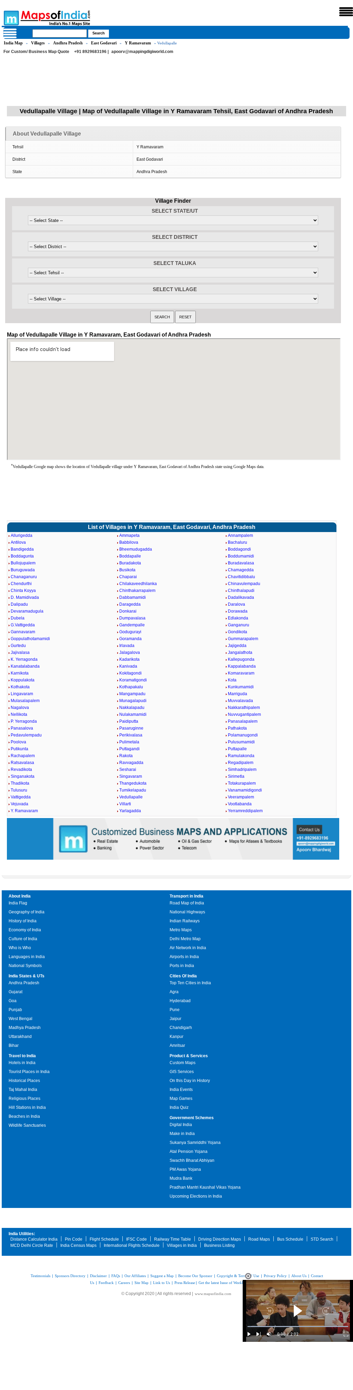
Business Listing (219, 1245)
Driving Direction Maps (219, 1239)
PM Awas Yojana (185, 1169)
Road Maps (259, 1239)
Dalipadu (19, 604)
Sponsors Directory (70, 1276)
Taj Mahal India (23, 1089)
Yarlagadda (130, 810)
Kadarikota (129, 659)
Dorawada (238, 611)
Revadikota (21, 769)
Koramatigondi (133, 680)
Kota (232, 680)
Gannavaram (23, 631)
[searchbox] (59, 33)
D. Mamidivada (25, 597)
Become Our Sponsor (195, 1276)
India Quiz (179, 1107)
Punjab (15, 1009)
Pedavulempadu (26, 735)
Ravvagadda (131, 762)
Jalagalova (129, 652)
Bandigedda (22, 549)
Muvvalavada (240, 700)
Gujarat (15, 991)
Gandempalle (132, 625)
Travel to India (22, 1055)
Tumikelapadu (132, 790)
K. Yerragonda (24, 659)
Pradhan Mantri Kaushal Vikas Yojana (205, 1187)
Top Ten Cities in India (190, 982)
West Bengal (20, 1018)
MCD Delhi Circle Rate (31, 1245)
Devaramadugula (27, 611)
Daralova (236, 604)
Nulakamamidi (133, 714)
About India (20, 896)
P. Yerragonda (24, 721)
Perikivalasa (130, 735)
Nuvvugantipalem (244, 714)
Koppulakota (22, 680)
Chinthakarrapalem (137, 590)
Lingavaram (22, 693)
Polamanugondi (243, 735)
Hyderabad (180, 1000)
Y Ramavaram (138, 43)
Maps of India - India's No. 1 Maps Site (10, 17)
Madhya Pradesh (25, 1027)
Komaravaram (241, 673)
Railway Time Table (172, 1239)
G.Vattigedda (23, 625)
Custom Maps (182, 1062)
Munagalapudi (133, 700)
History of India (23, 921)
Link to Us (161, 1283)
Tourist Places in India (29, 1071)
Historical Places (24, 1080)
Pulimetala (129, 742)
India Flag (18, 903)
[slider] (298, 1326)
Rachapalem (23, 755)
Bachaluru (237, 542)
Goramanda (130, 638)
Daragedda (130, 604)
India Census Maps (78, 1245)
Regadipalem (240, 762)
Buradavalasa (241, 563)
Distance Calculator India (34, 1239)
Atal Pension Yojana (189, 1151)
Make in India (182, 1133)
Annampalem (240, 535)
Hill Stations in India (27, 1107)
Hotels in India (22, 1062)
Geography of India (26, 912)
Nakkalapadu (131, 707)
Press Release (184, 1283)
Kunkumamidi (241, 687)
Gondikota (237, 631)
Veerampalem (241, 797)
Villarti (125, 804)
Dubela (17, 618)
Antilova (18, 542)
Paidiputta (128, 721)
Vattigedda (21, 797)
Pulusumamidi (241, 742)
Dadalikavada (241, 597)
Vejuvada (19, 804)
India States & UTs (26, 976)
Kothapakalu (131, 687)
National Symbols (25, 965)
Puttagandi (129, 748)
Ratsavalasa (22, 762)
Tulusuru (19, 790)
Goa (13, 1000)
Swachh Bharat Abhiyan (192, 1160)
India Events (181, 1089)
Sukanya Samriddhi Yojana (195, 1142)
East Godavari (104, 43)
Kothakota (20, 687)
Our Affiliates (135, 1276)
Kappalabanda (242, 666)
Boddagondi (239, 549)
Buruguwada (23, 569)
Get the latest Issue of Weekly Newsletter (231, 1283)
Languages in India (27, 956)
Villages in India (182, 1245)
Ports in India (182, 965)
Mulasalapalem (25, 700)
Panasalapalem (243, 721)
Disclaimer (98, 1276)
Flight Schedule (104, 1239)
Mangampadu (132, 693)
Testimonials (40, 1276)
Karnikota (20, 673)
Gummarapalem (243, 638)
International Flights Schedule (132, 1245)
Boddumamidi (241, 556)
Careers (124, 1283)
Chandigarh (181, 1027)
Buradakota (130, 563)
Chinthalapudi (241, 590)
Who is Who (20, 947)
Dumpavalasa (132, 618)
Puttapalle (237, 748)
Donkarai (128, 611)
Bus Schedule (290, 1239)
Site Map (141, 1283)
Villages (38, 43)
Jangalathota (240, 652)
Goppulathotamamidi (30, 638)
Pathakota (237, 728)
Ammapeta (129, 535)
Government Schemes (192, 1117)
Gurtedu (18, 645)
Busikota (127, 569)
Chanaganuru (24, 576)
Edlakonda (238, 618)
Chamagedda (241, 569)
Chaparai (128, 576)
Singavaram (130, 776)
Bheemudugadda (135, 549)
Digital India (181, 1124)
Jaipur (175, 1018)
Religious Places (24, 1098)
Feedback (106, 1283)
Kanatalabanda (25, 666)
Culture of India (23, 938)
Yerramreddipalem (245, 810)
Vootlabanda (240, 804)
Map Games (181, 1098)
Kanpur (176, 1036)
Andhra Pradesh (68, 43)
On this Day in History (190, 1080)
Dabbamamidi (132, 597)
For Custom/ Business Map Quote (36, 51)
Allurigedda (21, 535)
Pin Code (73, 1239)
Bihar (14, 1045)
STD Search (322, 1239)
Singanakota (22, 776)
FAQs (115, 1276)
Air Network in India (188, 947)
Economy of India (25, 929)
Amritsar (177, 1045)
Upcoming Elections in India (196, 1196)
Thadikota (20, 783)
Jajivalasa (20, 652)
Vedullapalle (131, 797)
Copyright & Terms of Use (238, 1276)
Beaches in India (24, 1116)
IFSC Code (136, 1239)
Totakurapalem (242, 783)
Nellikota (19, 714)
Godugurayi (130, 631)
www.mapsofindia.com (213, 1294)
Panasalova (22, 728)
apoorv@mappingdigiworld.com (142, 51)
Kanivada (128, 666)
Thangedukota (133, 783)
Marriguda (237, 693)
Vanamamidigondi (245, 790)
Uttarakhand (20, 1036)
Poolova (18, 742)
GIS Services (182, 1071)
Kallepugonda (241, 659)
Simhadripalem (242, 769)
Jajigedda (237, 645)
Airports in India (184, 956)
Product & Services (189, 1055)
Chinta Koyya (23, 590)
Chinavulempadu (244, 583)
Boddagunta (22, 556)
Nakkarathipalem (244, 707)
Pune (175, 1009)
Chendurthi (21, 583)
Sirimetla (236, 776)
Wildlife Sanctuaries (27, 1125)
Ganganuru (238, 625)
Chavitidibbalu (241, 576)
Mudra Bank (181, 1178)
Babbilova (128, 542)
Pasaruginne (131, 728)
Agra (174, 991)
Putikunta (19, 748)
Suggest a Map (162, 1276)
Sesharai (127, 769)
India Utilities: (22, 1233)
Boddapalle (130, 556)
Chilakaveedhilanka (138, 583)
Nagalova (20, 707)
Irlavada (126, 645)
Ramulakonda (241, 755)
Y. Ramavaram (24, 810)
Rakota (126, 755)
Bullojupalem (23, 563)
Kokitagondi (130, 673)
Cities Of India (183, 976)
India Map (13, 43)
